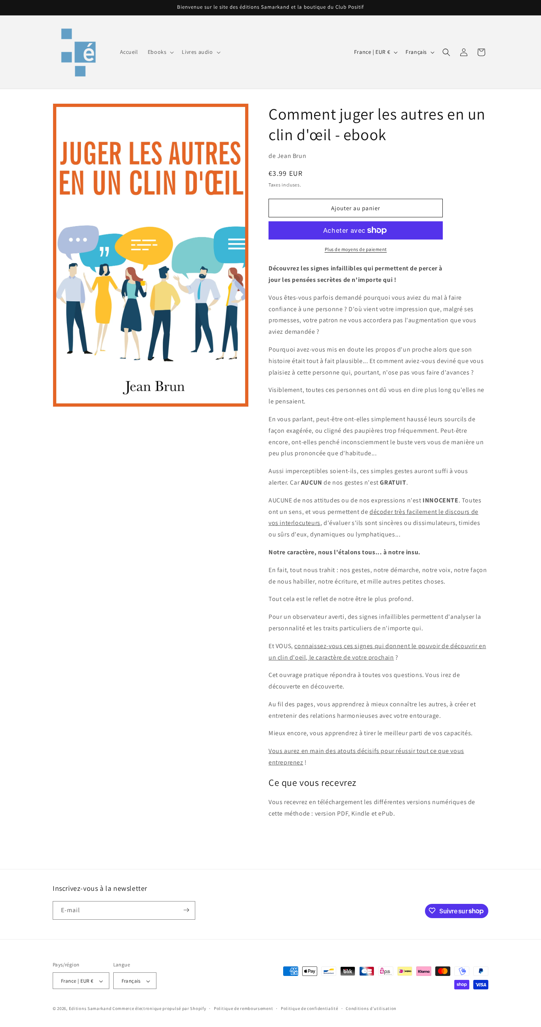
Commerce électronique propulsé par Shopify (159, 1009)
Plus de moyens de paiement (356, 249)
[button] (160, 52)
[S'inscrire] (186, 910)
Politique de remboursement (243, 1008)
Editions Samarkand (90, 1009)
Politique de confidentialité (309, 1008)
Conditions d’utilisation (371, 1008)
